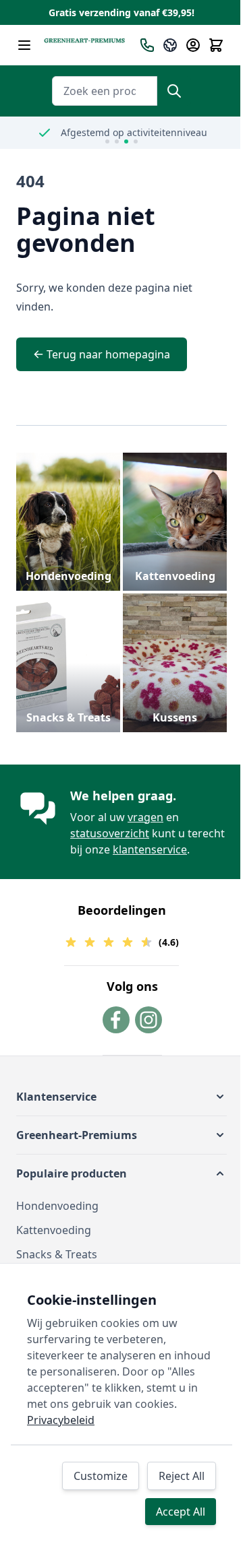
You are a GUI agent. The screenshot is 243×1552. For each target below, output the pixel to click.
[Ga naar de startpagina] (84, 45)
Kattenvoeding (175, 576)
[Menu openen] (24, 45)
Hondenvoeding (68, 576)
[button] (121, 1097)
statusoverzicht (109, 833)
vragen (145, 817)
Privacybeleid (60, 1420)
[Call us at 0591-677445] (147, 45)
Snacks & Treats (68, 717)
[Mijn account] (193, 45)
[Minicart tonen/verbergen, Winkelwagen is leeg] (216, 45)
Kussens (175, 717)
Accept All (180, 1511)
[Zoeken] (174, 91)
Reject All (182, 1475)
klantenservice (150, 849)
